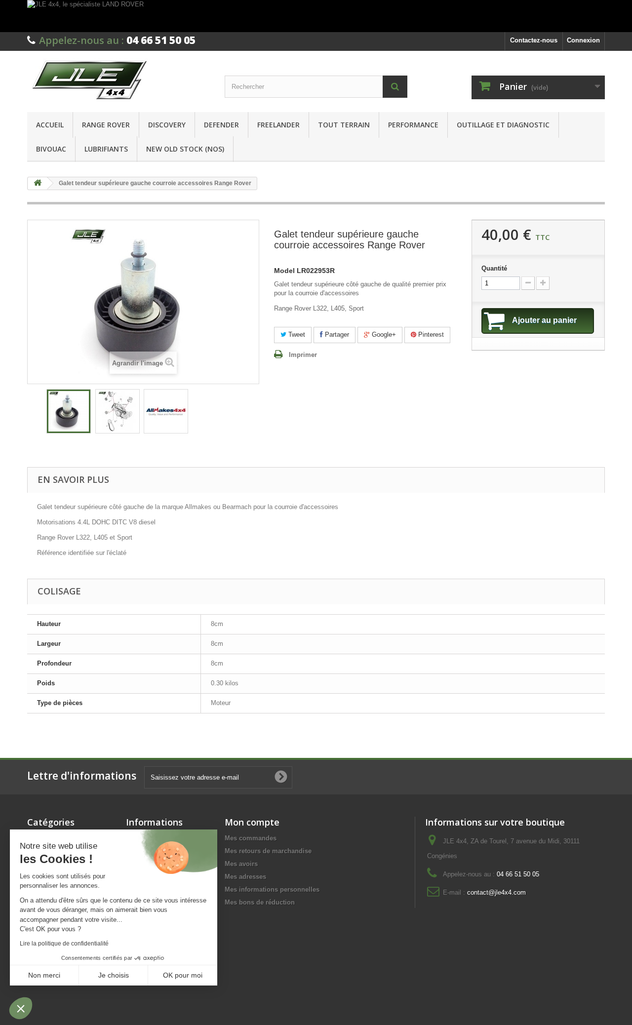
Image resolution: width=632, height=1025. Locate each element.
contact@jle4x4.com (496, 892)
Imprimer (303, 354)
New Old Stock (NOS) (185, 149)
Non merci (44, 975)
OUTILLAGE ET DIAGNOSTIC (503, 124)
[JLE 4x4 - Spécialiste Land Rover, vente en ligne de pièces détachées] (118, 79)
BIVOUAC (51, 149)
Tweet (295, 334)
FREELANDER (278, 124)
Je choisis (113, 975)
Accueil (50, 124)
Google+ (383, 334)
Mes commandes (250, 838)
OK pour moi (182, 975)
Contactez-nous (533, 40)
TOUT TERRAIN (344, 124)
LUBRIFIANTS (106, 149)
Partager (336, 334)
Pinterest (430, 334)
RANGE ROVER (106, 124)
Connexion (583, 40)
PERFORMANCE (413, 124)
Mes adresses (245, 876)
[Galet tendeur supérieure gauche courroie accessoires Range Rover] (68, 411)
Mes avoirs (241, 863)
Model (284, 271)
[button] (21, 1008)
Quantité (494, 268)
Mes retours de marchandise (268, 851)
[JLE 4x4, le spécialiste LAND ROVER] (316, 16)
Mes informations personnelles (272, 889)
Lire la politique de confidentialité (64, 943)
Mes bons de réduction (260, 902)
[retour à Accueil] (37, 183)
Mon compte (252, 822)
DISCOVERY (167, 124)
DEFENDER (221, 124)
